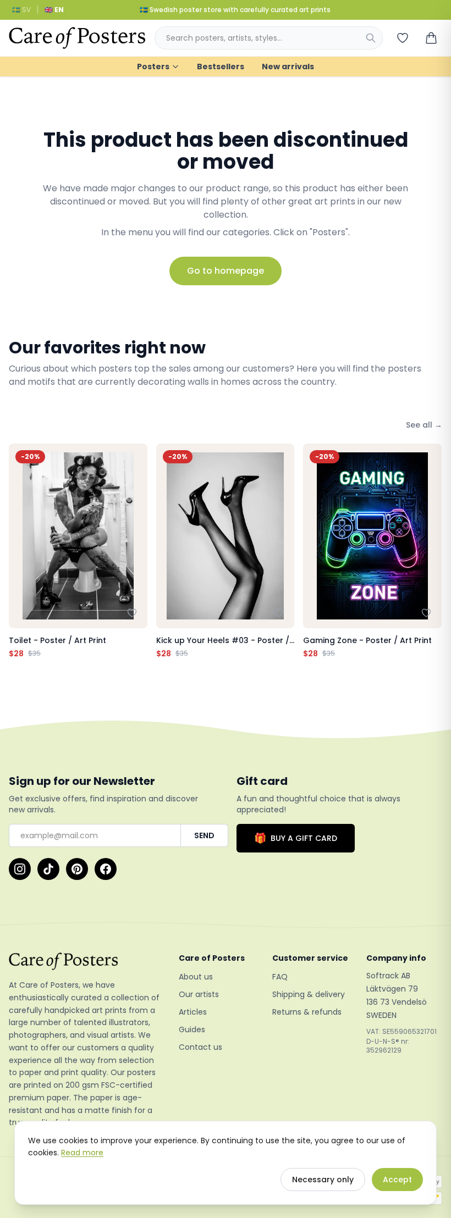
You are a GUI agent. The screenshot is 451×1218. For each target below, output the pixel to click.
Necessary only (323, 1179)
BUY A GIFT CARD (295, 838)
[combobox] (269, 37)
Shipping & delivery (308, 994)
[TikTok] (48, 869)
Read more (82, 1152)
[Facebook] (106, 869)
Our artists (199, 994)
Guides (192, 1029)
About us (196, 976)
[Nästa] (431, 551)
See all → (424, 424)
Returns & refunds (307, 1011)
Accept (397, 1179)
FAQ (280, 976)
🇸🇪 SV (21, 9)
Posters (153, 66)
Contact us (200, 1047)
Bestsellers (220, 66)
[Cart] (431, 38)
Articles (193, 1011)
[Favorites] (403, 38)
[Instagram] (20, 869)
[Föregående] (20, 551)
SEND (204, 835)
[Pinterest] (77, 869)
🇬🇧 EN (54, 9)
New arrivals (288, 66)
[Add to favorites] (132, 613)
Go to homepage (225, 270)
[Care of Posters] (85, 961)
